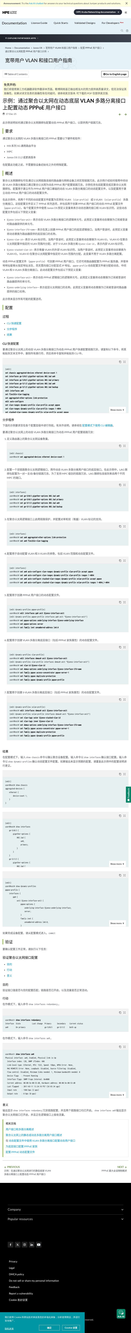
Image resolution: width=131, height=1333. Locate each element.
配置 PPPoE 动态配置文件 (20, 1151)
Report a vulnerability (21, 1293)
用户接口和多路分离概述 (20, 1129)
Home (8, 47)
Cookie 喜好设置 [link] (18, 1300)
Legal (12, 1268)
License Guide (39, 22)
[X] (17, 1245)
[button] (121, 1314)
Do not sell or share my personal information (34, 1281)
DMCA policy (16, 1274)
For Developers (112, 22)
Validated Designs (84, 22)
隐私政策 (9, 1328)
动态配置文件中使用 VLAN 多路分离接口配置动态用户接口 (42, 1140)
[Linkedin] (32, 1245)
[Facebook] (10, 1245)
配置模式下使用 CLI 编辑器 (97, 425)
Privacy (13, 1261)
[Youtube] (39, 1245)
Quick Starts (61, 22)
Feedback (14, 1287)
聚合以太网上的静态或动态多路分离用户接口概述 (34, 1134)
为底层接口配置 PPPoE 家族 (21, 1146)
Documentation (14, 23)
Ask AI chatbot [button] (36, 3)
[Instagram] (24, 1245)
